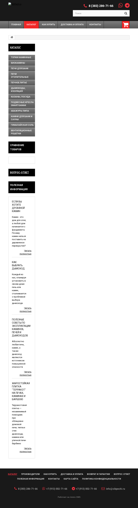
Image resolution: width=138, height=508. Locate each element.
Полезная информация (30, 479)
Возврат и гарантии (98, 474)
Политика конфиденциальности (101, 479)
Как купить (50, 474)
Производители (30, 474)
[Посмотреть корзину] (126, 24)
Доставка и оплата (72, 474)
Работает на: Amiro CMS (69, 497)
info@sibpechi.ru (115, 488)
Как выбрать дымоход (18, 265)
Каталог (15, 47)
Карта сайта (71, 479)
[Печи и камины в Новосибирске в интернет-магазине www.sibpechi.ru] (28, 4)
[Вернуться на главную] (12, 37)
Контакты (54, 479)
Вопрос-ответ (19, 172)
